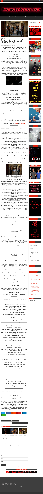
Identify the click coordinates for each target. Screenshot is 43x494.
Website (2, 461)
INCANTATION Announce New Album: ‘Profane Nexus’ (22, 436)
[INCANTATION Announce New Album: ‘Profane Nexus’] (23, 431)
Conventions (20, 16)
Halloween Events (31, 16)
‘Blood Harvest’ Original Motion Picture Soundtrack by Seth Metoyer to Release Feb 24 (36, 290)
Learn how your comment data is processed (17, 466)
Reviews (2, 18)
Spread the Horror (9, 45)
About (2, 16)
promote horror (5, 45)
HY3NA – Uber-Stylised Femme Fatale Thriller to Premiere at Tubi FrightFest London (35, 248)
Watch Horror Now (14, 18)
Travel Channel (13, 45)
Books (13, 16)
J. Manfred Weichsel (33, 279)
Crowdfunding (26, 16)
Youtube (21, 487)
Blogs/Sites (9, 16)
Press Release (2, 45)
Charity (16, 16)
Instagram (21, 486)
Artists (5, 16)
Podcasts (36, 16)
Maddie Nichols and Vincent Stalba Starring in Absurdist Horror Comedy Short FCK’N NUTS (36, 286)
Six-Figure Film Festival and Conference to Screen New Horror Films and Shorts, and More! (14, 436)
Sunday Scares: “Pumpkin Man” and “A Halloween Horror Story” (10, 420)
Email (2, 458)
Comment (2, 447)
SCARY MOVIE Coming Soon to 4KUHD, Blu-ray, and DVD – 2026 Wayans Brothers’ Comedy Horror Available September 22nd (35, 252)
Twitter (21, 483)
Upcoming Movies (8, 18)
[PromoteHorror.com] (21, 9)
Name (2, 455)
